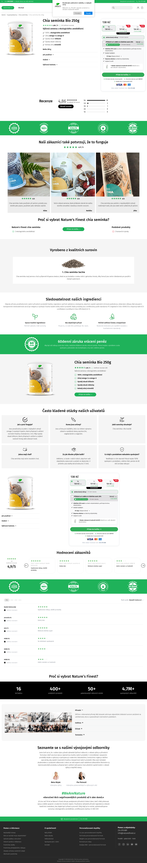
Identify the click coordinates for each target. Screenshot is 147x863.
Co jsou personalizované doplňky (90, 833)
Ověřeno (78, 723)
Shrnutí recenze (66, 106)
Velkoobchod (49, 839)
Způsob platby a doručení (12, 839)
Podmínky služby (9, 845)
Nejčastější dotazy (10, 833)
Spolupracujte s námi (52, 842)
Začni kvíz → (8, 8)
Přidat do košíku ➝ (73, 229)
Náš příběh (48, 833)
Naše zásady (49, 836)
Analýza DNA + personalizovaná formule (92, 845)
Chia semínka (23, 15)
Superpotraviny (12, 15)
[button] (4, 184)
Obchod (21, 8)
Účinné (77, 729)
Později (77, 13)
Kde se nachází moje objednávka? (15, 836)
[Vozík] (142, 8)
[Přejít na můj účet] (138, 8)
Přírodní (78, 710)
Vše (7, 600)
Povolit (88, 13)
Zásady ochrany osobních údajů (14, 851)
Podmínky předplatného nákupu (14, 848)
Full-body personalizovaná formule (91, 836)
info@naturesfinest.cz (126, 833)
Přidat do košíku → (123, 75)
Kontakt (47, 845)
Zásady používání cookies (83, 861)
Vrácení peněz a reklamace (12, 842)
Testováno (78, 735)
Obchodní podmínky (10, 854)
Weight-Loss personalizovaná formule (92, 839)
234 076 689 (142, 1)
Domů (4, 15)
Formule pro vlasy (85, 842)
